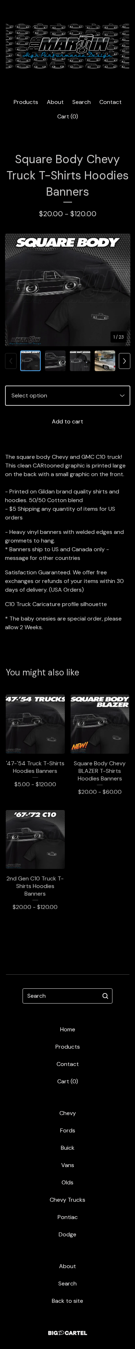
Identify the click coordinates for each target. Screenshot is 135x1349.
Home (67, 1029)
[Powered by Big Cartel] (67, 1333)
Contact (110, 102)
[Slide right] (124, 361)
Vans (67, 1165)
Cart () (67, 116)
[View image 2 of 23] (55, 361)
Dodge (67, 1234)
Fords (67, 1130)
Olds (67, 1182)
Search (81, 102)
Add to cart (67, 421)
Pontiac (68, 1217)
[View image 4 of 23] (105, 361)
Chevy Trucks (67, 1200)
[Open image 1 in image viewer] (67, 290)
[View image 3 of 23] (80, 361)
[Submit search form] (105, 996)
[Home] (67, 46)
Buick (68, 1148)
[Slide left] (11, 361)
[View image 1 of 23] (30, 361)
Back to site (67, 1301)
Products (26, 102)
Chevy (67, 1113)
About (55, 102)
